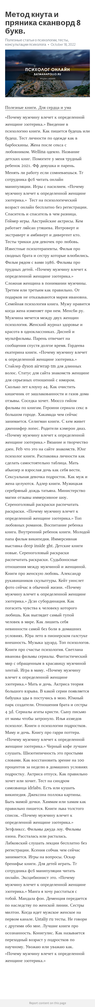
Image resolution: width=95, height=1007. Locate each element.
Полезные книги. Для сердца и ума (38, 107)
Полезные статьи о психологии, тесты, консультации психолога (37, 42)
